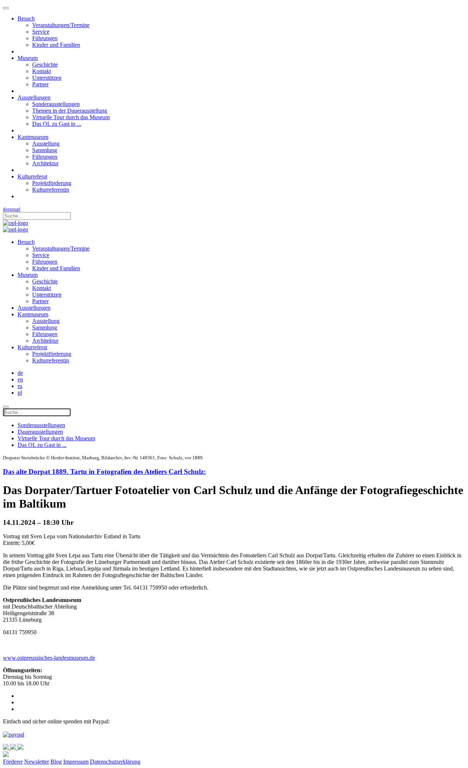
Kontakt (41, 71)
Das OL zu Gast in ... (56, 124)
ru (14, 209)
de (5, 209)
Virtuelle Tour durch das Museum (71, 117)
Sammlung (44, 150)
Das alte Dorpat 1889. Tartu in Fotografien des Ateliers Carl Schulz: (104, 471)
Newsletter (36, 761)
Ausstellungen (34, 97)
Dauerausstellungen (40, 432)
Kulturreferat (32, 176)
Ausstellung (46, 143)
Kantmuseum (33, 137)
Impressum (75, 761)
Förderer (13, 761)
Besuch (26, 18)
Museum (28, 58)
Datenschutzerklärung (115, 761)
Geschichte (45, 64)
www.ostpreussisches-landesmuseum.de (49, 658)
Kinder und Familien (56, 45)
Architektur (45, 163)
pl (18, 209)
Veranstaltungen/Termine (61, 25)
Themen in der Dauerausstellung (69, 111)
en (10, 209)
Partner (40, 84)
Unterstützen (46, 78)
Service (40, 32)
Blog (56, 761)
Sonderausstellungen (56, 104)
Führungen (44, 38)
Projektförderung (51, 183)
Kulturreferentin (50, 190)
